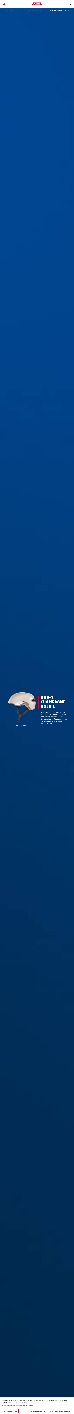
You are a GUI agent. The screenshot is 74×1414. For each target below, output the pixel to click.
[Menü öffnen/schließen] (70, 4)
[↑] (17, 725)
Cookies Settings (10, 1411)
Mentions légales (28, 1405)
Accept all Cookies (38, 1411)
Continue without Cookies (60, 1411)
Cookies (4, 1405)
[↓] (24, 725)
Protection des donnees (14, 1405)
